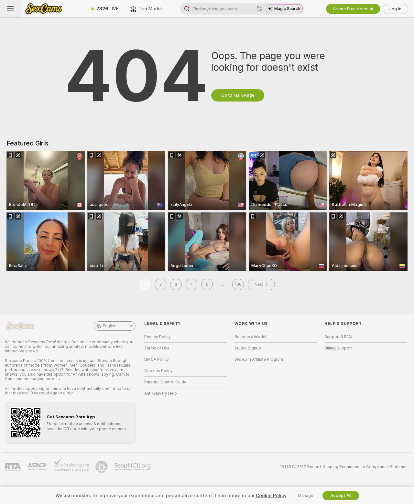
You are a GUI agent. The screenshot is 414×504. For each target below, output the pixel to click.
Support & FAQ (338, 337)
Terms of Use (156, 348)
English (109, 326)
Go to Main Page (237, 95)
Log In (395, 8)
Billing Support (338, 348)
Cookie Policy (271, 495)
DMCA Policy (156, 359)
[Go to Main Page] (53, 8)
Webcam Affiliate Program (258, 359)
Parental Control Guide (165, 382)
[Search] (259, 8)
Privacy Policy (157, 337)
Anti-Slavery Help (160, 393)
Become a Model (250, 337)
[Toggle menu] (10, 8)
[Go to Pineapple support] (102, 467)
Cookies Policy (158, 371)
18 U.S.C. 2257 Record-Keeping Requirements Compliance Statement (344, 467)
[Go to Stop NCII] (133, 467)
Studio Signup (247, 348)
